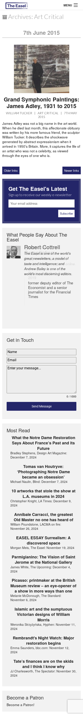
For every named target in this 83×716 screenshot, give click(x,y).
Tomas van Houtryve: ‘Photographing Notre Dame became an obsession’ (43, 472)
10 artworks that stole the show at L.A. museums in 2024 (43, 493)
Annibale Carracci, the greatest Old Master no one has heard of (43, 517)
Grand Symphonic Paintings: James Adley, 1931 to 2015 (41, 102)
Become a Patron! (20, 704)
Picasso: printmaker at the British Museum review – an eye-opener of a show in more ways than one (43, 586)
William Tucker (19, 113)
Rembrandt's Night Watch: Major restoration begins (43, 640)
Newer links (71, 170)
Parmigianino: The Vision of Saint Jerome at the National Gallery (43, 559)
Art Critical (48, 113)
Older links (11, 170)
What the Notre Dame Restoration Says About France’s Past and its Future (43, 443)
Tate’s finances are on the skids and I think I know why (43, 664)
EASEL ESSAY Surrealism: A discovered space (43, 540)
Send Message (42, 406)
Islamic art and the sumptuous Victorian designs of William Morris (43, 614)
